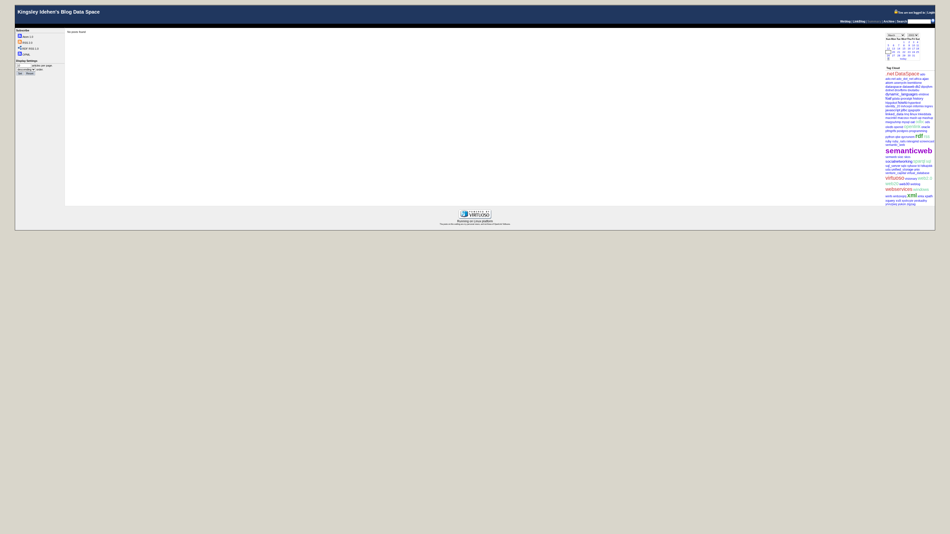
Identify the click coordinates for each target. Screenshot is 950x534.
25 (917, 52)
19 (888, 52)
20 (893, 52)
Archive (889, 21)
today (903, 58)
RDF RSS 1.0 (30, 48)
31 (913, 55)
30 (909, 55)
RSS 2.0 (27, 42)
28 (898, 55)
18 (917, 48)
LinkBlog (859, 21)
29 (903, 55)
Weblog (845, 21)
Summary (874, 21)
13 (893, 48)
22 (903, 52)
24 (913, 52)
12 (888, 48)
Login (931, 12)
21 (898, 52)
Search (902, 21)
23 (909, 52)
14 (898, 48)
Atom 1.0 (28, 36)
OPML (26, 54)
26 (888, 55)
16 (909, 48)
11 (917, 45)
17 (913, 48)
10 (913, 45)
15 (903, 48)
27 (893, 55)
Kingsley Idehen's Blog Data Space (59, 12)
